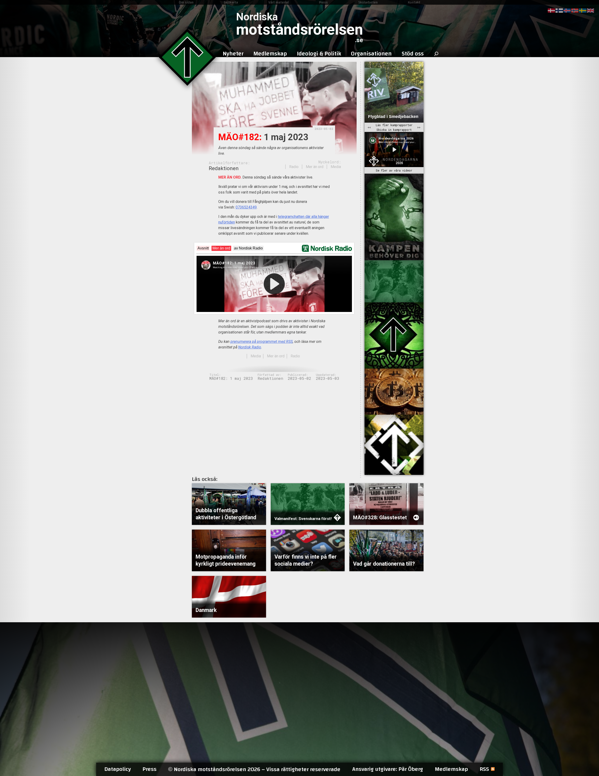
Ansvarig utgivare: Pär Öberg (387, 769)
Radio (294, 167)
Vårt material (278, 2)
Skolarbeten (368, 2)
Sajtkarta (231, 2)
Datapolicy (117, 769)
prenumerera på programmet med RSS (261, 341)
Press (323, 2)
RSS (484, 769)
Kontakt (414, 2)
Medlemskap (451, 769)
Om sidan (186, 2)
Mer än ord (314, 167)
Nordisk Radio (249, 347)
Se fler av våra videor (394, 170)
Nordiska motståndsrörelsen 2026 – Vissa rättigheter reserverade (254, 769)
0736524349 (246, 207)
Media (336, 167)
